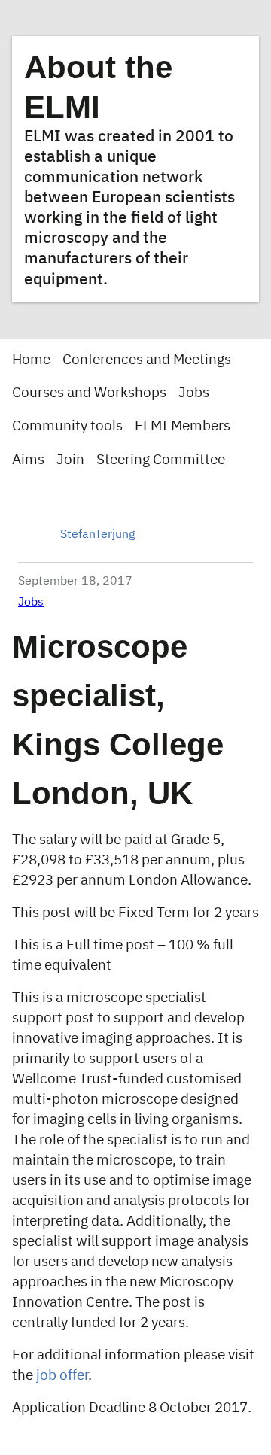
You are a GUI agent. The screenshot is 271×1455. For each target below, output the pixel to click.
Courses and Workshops (89, 393)
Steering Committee (160, 460)
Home (31, 360)
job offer (62, 1375)
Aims (28, 460)
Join (70, 460)
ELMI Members (182, 426)
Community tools (67, 426)
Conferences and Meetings (146, 360)
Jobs (193, 393)
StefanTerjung (97, 535)
